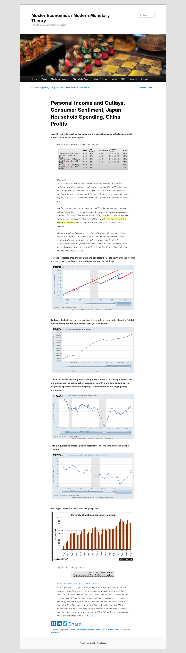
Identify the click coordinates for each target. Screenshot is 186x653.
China (72, 629)
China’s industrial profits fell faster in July (78, 584)
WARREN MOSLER (81, 87)
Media (114, 78)
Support (133, 78)
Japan (97, 629)
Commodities (81, 629)
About (44, 78)
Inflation (91, 629)
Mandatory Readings (59, 78)
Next (152, 87)
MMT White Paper (80, 78)
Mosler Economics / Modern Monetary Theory (70, 17)
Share (75, 623)
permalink (55, 632)
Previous (141, 87)
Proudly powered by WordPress (93, 643)
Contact (144, 78)
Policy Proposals (100, 78)
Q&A (123, 78)
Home (34, 78)
